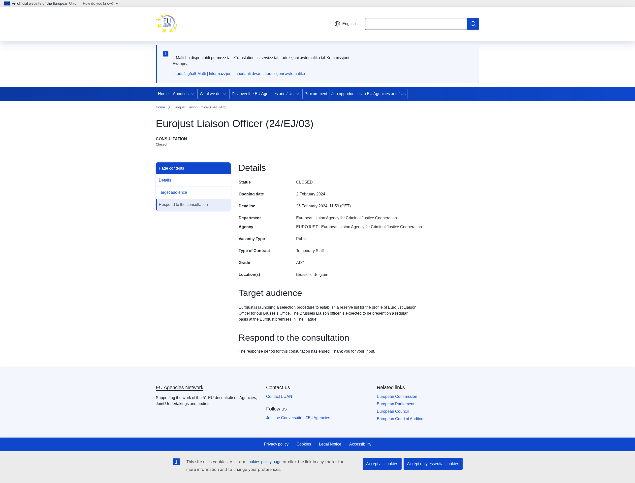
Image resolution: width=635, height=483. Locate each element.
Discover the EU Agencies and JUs (262, 94)
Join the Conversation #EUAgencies (298, 418)
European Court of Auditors (400, 419)
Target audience (173, 192)
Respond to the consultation (183, 204)
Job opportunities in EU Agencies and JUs (368, 94)
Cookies (303, 444)
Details (165, 180)
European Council (393, 411)
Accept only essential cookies (433, 464)
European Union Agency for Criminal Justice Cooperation (346, 218)
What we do (210, 94)
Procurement (316, 94)
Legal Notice (330, 444)
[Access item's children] (193, 94)
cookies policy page (264, 462)
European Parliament (395, 404)
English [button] (349, 24)
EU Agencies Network (179, 387)
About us (181, 94)
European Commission (397, 396)
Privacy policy (276, 444)
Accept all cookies (382, 464)
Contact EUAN (279, 396)
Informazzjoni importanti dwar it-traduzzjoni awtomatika (257, 74)
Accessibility (360, 444)
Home (163, 94)
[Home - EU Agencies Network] (167, 24)
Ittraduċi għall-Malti (189, 74)
